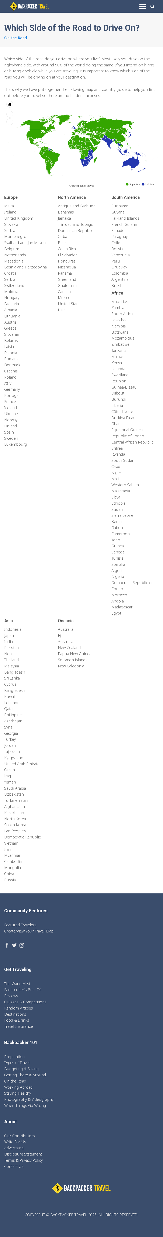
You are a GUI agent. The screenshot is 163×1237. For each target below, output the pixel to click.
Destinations (15, 1014)
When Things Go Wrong (25, 1105)
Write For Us (15, 1141)
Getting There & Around (25, 1074)
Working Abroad (18, 1087)
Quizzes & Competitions (25, 1001)
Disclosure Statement (23, 1154)
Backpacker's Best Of (22, 989)
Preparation (14, 1056)
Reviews (11, 995)
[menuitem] (98, 140)
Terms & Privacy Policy (23, 1160)
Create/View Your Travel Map (28, 931)
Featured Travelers (20, 924)
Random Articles (18, 1008)
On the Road (15, 37)
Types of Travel (17, 1062)
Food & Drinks (16, 1020)
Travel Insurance (18, 1026)
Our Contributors (19, 1135)
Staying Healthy (17, 1093)
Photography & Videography (28, 1099)
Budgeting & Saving (21, 1068)
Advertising (14, 1147)
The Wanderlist (17, 983)
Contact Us (14, 1166)
